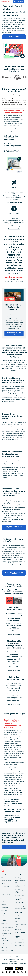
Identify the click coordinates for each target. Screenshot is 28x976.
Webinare (17, 927)
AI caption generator (20, 878)
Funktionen (4, 916)
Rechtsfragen (5, 963)
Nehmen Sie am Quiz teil (14, 333)
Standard (3, 904)
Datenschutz (22, 963)
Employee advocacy (6, 943)
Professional (4, 907)
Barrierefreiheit (20, 965)
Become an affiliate (20, 932)
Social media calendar (7, 936)
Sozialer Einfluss (5, 894)
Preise (3, 902)
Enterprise (4, 913)
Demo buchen (14, 36)
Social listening (5, 930)
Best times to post (6, 933)
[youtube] (13, 972)
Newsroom (4, 891)
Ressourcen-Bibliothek (20, 924)
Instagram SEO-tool (20, 895)
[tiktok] (25, 972)
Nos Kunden (4, 889)
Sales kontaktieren (19, 945)
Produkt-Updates (19, 942)
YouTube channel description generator (20, 907)
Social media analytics (7, 927)
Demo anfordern (18, 1)
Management (5, 886)
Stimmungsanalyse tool (20, 881)
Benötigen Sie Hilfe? (20, 940)
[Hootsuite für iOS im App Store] (9, 968)
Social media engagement (5, 939)
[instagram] (3, 972)
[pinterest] (21, 972)
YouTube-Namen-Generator (19, 903)
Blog (16, 921)
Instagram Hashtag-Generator (20, 885)
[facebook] (6, 972)
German (14, 956)
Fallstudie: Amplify (14, 229)
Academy (17, 918)
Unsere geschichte (6, 880)
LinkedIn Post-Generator (18, 898)
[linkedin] (18, 972)
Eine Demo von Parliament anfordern (14, 572)
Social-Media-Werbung (7, 950)
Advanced (4, 910)
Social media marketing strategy (6, 924)
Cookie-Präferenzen (9, 965)
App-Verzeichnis (19, 929)
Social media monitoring (4, 946)
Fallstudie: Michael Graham (14, 202)
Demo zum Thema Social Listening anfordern (14, 527)
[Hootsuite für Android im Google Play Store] (19, 968)
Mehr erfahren (14, 132)
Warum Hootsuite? (6, 878)
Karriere (3, 883)
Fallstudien (17, 915)
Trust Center (13, 963)
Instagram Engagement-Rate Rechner (20, 891)
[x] (9, 972)
